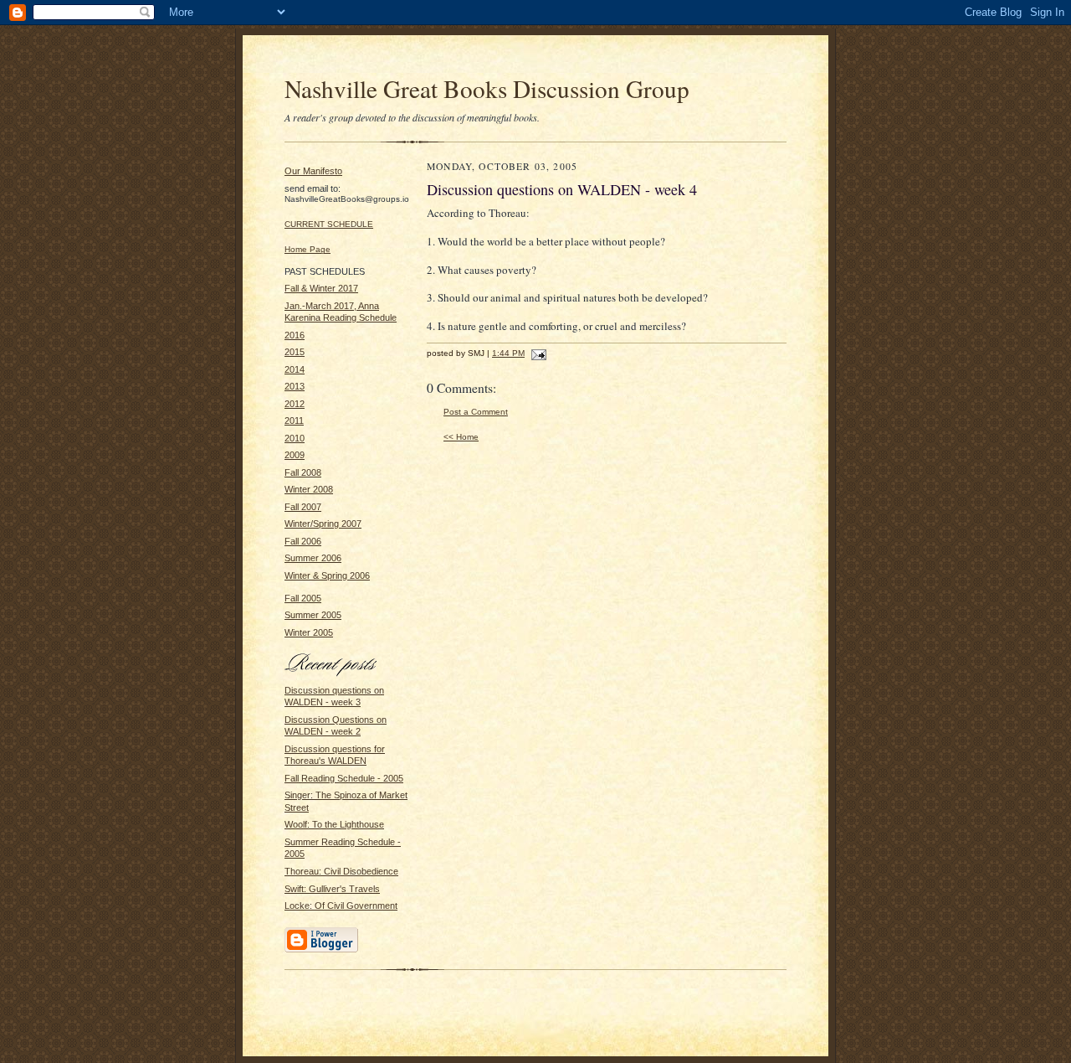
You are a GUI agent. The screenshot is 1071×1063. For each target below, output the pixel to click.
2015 (294, 352)
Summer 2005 (312, 615)
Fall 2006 (302, 541)
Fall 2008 (302, 472)
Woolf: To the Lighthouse (334, 824)
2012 (294, 404)
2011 (294, 420)
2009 (294, 455)
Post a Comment (475, 411)
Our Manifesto (313, 171)
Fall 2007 (302, 507)
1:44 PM (508, 353)
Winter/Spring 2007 (322, 524)
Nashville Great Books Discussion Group (486, 88)
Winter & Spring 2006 (327, 575)
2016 (294, 335)
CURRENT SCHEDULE (328, 224)
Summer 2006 (312, 558)
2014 (294, 369)
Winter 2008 (308, 489)
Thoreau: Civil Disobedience (341, 871)
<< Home (461, 436)
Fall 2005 (302, 598)
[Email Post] (536, 353)
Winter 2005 (308, 632)
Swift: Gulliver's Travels (332, 889)
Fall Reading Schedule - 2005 (343, 778)
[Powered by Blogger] (321, 950)
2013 (294, 386)
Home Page (307, 249)
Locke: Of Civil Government (340, 905)
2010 (294, 438)
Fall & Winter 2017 (321, 288)
